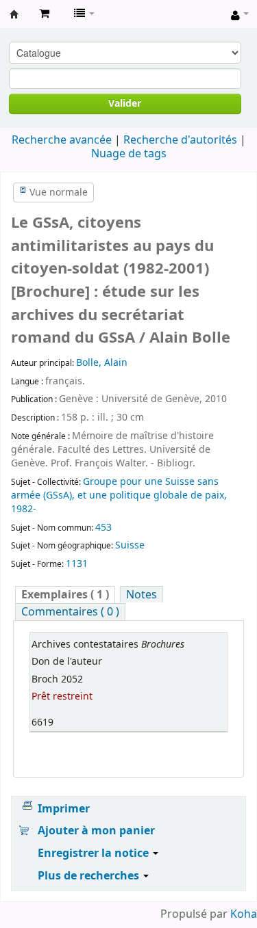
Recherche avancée (62, 140)
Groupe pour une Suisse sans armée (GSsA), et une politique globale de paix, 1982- (119, 495)
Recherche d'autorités (180, 140)
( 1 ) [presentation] (65, 594)
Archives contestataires (14, 14)
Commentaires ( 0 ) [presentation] (70, 612)
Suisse (130, 545)
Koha (243, 914)
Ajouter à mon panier (96, 831)
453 (103, 527)
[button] (44, 13)
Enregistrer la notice (94, 853)
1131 (77, 564)
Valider (124, 103)
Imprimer (64, 809)
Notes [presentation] (141, 594)
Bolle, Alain (101, 363)
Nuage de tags (129, 154)
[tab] (65, 594)
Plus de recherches (90, 876)
